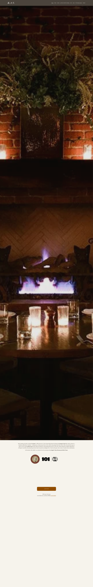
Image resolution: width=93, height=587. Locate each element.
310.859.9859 (53, 495)
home (52, 2)
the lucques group (79, 2)
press (74, 2)
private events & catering (64, 2)
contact (84, 2)
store (71, 2)
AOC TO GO (46, 488)
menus (58, 2)
